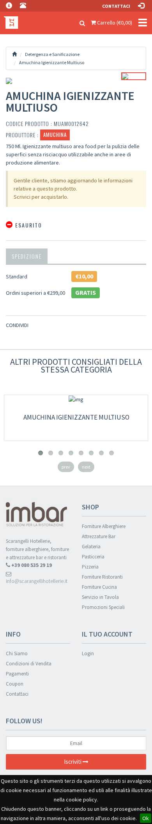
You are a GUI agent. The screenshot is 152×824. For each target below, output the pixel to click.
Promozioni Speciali (103, 607)
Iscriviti (73, 761)
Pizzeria (90, 566)
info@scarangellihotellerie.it (36, 580)
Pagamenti (17, 673)
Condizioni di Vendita (28, 663)
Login (88, 653)
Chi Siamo (17, 653)
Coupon (14, 684)
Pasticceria (93, 556)
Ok (145, 818)
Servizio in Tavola (100, 597)
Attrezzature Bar (98, 536)
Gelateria (91, 546)
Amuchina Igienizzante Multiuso (76, 417)
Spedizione (27, 256)
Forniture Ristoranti (102, 577)
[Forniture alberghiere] (9, 21)
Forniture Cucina (99, 587)
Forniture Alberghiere (103, 526)
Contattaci (116, 6)
